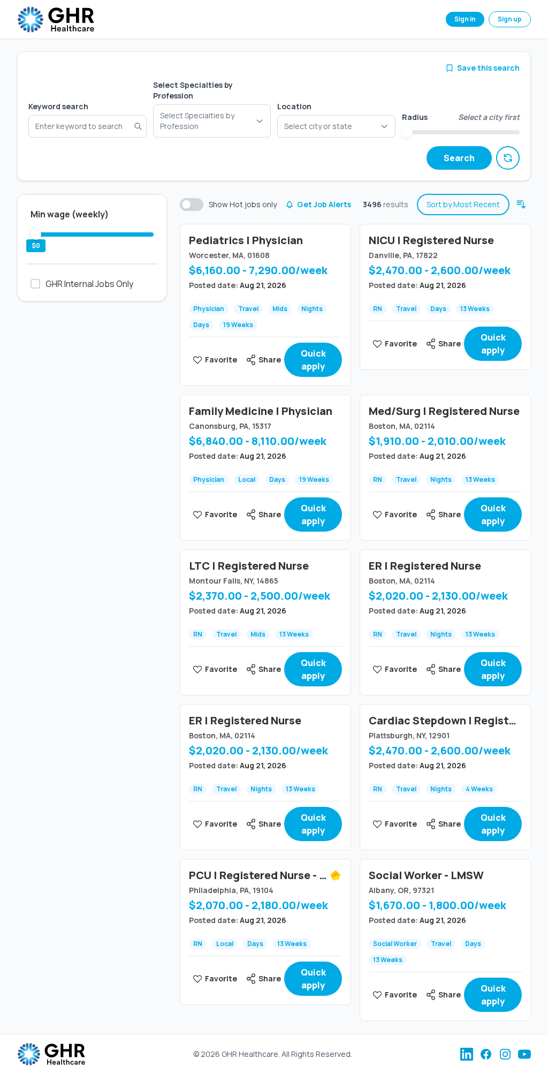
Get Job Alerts (324, 204)
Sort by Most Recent (463, 204)
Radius (415, 117)
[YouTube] (524, 1054)
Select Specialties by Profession (193, 90)
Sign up (510, 19)
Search (459, 158)
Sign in (465, 19)
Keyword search (58, 106)
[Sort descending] (521, 204)
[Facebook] (486, 1054)
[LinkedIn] (466, 1054)
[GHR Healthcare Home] (55, 19)
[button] (336, 126)
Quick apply (313, 359)
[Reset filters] (508, 158)
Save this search (488, 68)
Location (294, 106)
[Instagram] (505, 1054)
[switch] (191, 204)
